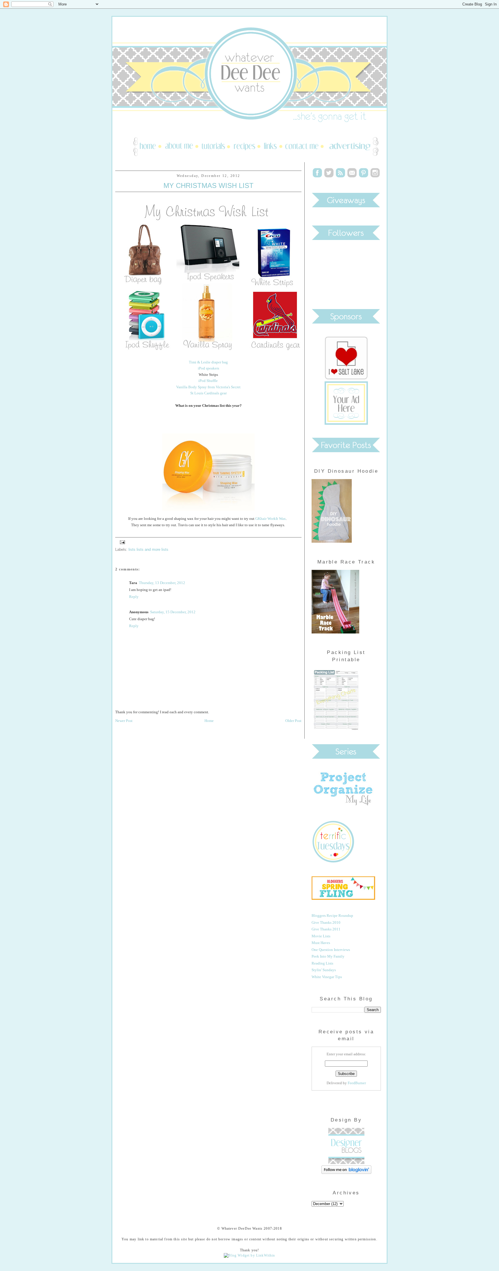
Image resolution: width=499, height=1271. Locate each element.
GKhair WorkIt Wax (270, 518)
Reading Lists (322, 963)
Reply (134, 596)
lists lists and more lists (148, 549)
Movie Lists (321, 936)
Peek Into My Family (328, 956)
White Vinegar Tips (327, 977)
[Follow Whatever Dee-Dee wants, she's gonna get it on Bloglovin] (346, 1172)
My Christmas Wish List (208, 185)
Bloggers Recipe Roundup (332, 915)
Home (209, 720)
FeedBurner (357, 1083)
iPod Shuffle (208, 380)
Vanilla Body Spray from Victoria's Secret (208, 387)
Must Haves (321, 943)
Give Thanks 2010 (326, 922)
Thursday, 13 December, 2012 (162, 583)
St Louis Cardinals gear (208, 393)
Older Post (293, 720)
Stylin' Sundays (324, 970)
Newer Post (124, 720)
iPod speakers (208, 368)
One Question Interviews (331, 949)
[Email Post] (121, 542)
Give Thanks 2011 (326, 929)
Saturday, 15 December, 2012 (172, 612)
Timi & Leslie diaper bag (208, 362)
